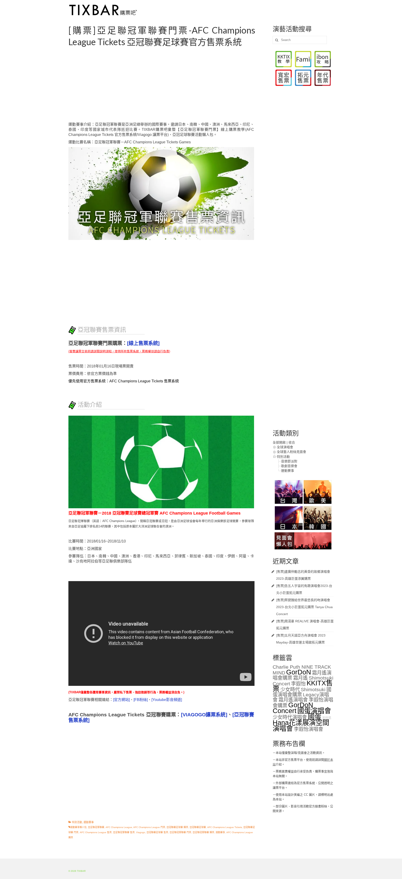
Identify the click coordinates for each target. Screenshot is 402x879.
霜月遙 (300, 678)
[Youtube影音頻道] (166, 700)
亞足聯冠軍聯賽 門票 (180, 832)
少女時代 (290, 689)
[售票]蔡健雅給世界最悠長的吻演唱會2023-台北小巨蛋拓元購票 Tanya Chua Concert (304, 607)
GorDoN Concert (293, 707)
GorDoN (298, 672)
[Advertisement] (167, 84)
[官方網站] (121, 700)
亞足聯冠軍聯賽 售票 (124, 832)
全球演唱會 (285, 447)
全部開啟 (279, 442)
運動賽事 (89, 822)
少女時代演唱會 (290, 717)
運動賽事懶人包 (78, 827)
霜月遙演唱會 (293, 700)
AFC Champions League (119, 827)
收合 (291, 442)
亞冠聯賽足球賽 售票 (157, 832)
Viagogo (140, 832)
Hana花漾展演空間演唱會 (301, 725)
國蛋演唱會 (314, 710)
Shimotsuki (313, 689)
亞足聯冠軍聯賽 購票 (203, 832)
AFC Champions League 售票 (96, 832)
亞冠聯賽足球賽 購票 (177, 827)
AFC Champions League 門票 (149, 827)
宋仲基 (326, 718)
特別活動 (77, 822)
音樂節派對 (289, 461)
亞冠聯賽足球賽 (198, 827)
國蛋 (314, 716)
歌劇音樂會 (289, 466)
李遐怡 (298, 684)
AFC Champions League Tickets (224, 827)
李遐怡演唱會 (308, 729)
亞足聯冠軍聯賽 (96, 827)
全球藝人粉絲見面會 (291, 452)
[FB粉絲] (141, 700)
